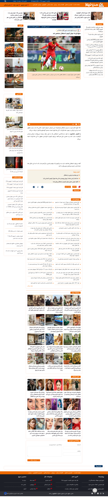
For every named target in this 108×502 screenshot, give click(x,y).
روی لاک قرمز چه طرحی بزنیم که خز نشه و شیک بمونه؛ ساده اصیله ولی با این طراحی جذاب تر (73, 433)
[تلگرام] (42, 187)
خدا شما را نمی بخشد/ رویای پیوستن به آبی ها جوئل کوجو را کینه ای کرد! (60, 179)
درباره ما (19, 1)
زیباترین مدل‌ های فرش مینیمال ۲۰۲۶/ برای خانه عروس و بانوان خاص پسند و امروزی (37, 329)
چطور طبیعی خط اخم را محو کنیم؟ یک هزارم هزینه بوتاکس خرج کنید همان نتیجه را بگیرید (54, 394)
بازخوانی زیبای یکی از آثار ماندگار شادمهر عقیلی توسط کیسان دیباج (67, 279)
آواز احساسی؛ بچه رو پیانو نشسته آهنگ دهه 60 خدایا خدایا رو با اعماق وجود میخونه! (67, 224)
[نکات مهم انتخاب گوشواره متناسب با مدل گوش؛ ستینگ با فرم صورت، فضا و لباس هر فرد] (97, 16)
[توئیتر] (38, 187)
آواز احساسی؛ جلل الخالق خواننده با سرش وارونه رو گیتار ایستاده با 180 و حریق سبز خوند (68, 213)
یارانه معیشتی (33, 489)
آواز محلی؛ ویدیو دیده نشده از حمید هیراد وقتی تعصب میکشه (67, 218)
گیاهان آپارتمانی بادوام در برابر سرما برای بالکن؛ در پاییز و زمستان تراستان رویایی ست (72, 349)
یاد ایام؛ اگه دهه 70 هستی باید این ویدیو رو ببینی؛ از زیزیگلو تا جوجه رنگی (40, 265)
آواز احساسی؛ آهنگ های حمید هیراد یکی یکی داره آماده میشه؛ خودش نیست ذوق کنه (67, 273)
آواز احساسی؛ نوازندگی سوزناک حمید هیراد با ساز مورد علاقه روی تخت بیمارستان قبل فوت (67, 203)
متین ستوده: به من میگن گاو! (15, 231)
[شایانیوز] (94, 4)
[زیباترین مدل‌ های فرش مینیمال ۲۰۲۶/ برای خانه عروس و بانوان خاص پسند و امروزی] (36, 320)
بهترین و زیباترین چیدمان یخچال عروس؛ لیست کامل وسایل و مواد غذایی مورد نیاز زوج (37, 368)
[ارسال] (76, 124)
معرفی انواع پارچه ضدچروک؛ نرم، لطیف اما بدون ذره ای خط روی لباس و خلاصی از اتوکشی (55, 349)
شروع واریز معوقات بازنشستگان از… (96, 480)
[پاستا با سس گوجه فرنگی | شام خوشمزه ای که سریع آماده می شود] (14, 50)
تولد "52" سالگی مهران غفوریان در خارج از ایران (68, 283)
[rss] (103, 493)
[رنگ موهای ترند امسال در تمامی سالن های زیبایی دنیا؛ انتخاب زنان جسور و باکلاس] (54, 404)
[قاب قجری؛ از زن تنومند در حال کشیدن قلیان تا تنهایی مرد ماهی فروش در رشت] (54, 300)
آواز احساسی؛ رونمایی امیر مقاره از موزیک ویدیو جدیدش (41, 279)
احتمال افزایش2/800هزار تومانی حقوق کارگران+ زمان (40, 202)
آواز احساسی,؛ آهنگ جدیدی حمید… (96, 485)
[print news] (73, 124)
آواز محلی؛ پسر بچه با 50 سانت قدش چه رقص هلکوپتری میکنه (68, 249)
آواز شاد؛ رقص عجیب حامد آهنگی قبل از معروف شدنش (67, 269)
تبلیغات (14, 1)
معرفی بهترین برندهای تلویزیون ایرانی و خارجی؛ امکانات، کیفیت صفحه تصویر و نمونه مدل (55, 329)
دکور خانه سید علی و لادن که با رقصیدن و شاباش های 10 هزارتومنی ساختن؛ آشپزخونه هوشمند (48, 16)
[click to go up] (95, 490)
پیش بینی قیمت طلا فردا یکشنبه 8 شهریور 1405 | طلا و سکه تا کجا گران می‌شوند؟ (94, 29)
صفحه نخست (76, 5)
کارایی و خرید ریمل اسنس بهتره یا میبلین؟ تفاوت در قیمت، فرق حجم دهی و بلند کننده (36, 414)
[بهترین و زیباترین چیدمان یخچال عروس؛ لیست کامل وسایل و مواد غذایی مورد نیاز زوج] (36, 358)
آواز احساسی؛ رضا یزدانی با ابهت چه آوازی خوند (41, 283)
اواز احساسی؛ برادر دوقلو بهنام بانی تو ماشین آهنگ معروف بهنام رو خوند (40, 218)
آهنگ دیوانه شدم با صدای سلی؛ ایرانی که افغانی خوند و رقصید (40, 255)
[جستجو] (5, 1)
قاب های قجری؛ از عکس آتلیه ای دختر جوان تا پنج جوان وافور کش (36, 309)
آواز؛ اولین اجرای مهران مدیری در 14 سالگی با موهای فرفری (40, 224)
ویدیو (39, 5)
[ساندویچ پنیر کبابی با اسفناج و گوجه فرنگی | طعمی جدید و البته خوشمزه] (14, 35)
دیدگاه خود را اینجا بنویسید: (55, 445)
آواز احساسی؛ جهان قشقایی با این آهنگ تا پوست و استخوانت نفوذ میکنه (67, 255)
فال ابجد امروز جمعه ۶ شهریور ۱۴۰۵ (15, 187)
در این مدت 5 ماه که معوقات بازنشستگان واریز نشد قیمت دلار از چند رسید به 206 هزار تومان (94, 73)
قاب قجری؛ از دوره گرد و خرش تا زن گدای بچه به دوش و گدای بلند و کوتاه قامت (72, 310)
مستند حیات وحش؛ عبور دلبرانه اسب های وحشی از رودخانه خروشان (67, 234)
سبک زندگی (50, 5)
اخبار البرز (35, 5)
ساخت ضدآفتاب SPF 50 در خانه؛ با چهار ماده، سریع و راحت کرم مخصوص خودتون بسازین (36, 433)
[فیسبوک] (34, 187)
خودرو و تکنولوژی (37, 473)
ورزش (55, 5)
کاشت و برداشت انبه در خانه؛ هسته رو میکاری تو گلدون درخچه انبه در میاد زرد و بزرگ (72, 368)
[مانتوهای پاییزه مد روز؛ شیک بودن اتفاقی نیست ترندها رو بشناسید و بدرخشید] (72, 385)
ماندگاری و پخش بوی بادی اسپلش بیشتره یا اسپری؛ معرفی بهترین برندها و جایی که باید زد (72, 414)
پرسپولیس (32, 485)
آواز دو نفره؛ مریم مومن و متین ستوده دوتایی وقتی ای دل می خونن (40, 234)
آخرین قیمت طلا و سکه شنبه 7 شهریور (95, 36)
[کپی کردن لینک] (79, 124)
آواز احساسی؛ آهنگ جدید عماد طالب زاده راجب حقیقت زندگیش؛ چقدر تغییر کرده (41, 244)
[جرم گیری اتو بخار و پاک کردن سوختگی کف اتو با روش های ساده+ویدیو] (14, 141)
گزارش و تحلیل (68, 5)
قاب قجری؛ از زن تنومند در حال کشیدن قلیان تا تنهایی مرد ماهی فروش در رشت (55, 310)
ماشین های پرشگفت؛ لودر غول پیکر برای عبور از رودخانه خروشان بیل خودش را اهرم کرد (41, 229)
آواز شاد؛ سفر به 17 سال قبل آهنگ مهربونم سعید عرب (40, 269)
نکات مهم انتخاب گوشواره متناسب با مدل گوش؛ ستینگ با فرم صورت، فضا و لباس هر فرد (82, 16)
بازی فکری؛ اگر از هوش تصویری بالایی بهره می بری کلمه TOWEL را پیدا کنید (14, 207)
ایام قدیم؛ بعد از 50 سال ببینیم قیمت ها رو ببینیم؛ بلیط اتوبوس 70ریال (39, 260)
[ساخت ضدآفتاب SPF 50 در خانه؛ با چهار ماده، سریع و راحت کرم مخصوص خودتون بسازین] (36, 424)
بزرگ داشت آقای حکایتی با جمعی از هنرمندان (69, 228)
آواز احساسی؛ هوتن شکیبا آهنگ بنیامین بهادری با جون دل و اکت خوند (39, 249)
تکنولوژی (44, 5)
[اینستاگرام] (100, 493)
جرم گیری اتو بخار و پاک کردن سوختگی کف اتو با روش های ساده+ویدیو (16, 150)
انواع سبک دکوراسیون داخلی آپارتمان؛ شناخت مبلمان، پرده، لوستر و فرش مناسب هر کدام (72, 329)
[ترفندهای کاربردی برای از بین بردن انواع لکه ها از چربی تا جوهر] (14, 122)
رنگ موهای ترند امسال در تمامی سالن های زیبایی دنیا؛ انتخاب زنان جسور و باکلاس (54, 414)
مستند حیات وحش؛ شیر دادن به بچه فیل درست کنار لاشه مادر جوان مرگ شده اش (67, 239)
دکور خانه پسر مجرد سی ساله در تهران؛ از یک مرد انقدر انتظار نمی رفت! (55, 368)
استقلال (74, 187)
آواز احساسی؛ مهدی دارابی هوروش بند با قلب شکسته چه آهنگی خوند (67, 244)
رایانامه (79, 451)
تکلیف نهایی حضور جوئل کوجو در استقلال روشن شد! (65, 182)
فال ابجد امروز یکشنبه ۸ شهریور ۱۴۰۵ (14, 181)
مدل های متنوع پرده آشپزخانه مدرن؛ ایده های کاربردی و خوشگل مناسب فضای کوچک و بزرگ (36, 349)
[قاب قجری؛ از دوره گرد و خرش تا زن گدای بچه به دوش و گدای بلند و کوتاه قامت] (72, 300)
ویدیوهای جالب (75, 199)
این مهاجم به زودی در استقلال (71, 175)
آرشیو (25, 489)
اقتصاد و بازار (61, 5)
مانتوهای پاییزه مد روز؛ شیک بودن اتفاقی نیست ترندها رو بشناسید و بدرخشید (72, 394)
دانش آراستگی (47, 485)
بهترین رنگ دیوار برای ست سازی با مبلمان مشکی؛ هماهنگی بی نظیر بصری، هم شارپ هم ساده (14, 16)
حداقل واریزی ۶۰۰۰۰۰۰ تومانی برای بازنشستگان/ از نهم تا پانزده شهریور (94, 51)
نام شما (79, 445)
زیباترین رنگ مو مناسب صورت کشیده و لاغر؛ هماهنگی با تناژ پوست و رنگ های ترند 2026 (37, 394)
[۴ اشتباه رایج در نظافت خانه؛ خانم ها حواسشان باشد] (14, 103)
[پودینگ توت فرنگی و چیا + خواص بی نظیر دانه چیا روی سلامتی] (14, 66)
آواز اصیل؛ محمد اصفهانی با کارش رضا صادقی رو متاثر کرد (40, 208)
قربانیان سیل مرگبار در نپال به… (71, 489)
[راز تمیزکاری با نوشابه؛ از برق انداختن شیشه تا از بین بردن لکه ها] (14, 162)
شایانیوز (55, 494)
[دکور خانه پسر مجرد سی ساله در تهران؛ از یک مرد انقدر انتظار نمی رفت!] (54, 358)
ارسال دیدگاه (34, 460)
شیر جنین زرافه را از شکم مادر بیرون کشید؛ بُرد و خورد (67, 264)
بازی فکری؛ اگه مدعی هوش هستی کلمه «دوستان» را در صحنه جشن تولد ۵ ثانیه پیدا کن (14, 199)
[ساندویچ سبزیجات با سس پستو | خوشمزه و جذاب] (14, 81)
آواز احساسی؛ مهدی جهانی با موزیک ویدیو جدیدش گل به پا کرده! (67, 208)
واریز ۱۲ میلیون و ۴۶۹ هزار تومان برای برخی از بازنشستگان (94, 66)
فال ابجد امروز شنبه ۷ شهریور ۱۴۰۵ (15, 184)
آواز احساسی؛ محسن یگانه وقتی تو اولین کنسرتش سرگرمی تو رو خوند (41, 213)
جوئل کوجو (68, 187)
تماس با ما (24, 1)
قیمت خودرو (48, 480)
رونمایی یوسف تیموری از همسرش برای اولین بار (68, 259)
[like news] (29, 124)
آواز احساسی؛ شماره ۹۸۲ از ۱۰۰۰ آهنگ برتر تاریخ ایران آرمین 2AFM (40, 273)
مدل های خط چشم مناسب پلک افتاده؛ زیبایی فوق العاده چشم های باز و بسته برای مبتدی (54, 433)
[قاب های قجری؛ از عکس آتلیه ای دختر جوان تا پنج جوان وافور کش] (36, 300)
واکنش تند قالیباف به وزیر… (72, 485)
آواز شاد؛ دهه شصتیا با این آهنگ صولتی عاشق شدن (40, 238)
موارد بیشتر (30, 286)
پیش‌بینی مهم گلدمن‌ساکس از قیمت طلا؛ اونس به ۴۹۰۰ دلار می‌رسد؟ (94, 46)
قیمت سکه (32, 480)
